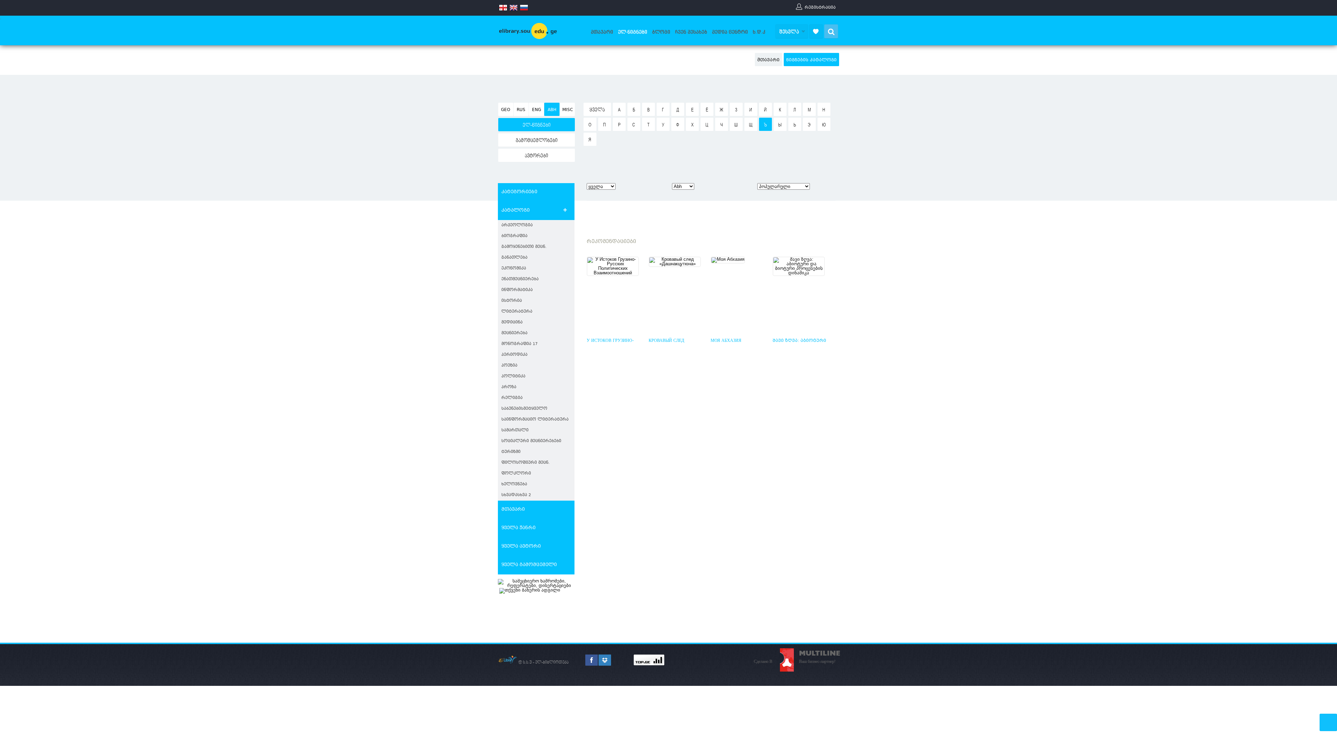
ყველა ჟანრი (518, 528)
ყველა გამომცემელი (529, 565)
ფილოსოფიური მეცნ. (525, 463)
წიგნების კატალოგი (811, 60)
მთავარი (602, 32)
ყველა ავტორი (521, 546)
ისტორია (511, 301)
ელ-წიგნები (632, 32)
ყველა (597, 110)
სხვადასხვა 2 (516, 495)
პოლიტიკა (513, 376)
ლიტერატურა (516, 312)
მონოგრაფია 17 (519, 344)
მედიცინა (512, 323)
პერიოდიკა (514, 355)
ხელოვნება (514, 484)
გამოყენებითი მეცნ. (524, 247)
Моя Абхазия (726, 341)
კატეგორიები (519, 192)
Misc (567, 110)
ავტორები (536, 156)
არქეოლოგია (517, 225)
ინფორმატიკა (517, 290)
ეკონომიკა (513, 269)
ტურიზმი (511, 452)
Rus (521, 110)
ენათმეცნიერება (520, 279)
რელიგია (512, 398)
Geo (505, 110)
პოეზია (509, 366)
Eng (536, 110)
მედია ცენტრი (730, 32)
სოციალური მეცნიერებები (531, 441)
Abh (552, 110)
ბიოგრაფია (514, 236)
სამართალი (515, 430)
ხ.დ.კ (759, 32)
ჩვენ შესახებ (691, 32)
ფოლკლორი (516, 474)
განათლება (514, 258)
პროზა (508, 387)
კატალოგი (515, 210)
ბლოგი (661, 32)
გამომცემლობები (536, 140)
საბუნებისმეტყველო (524, 409)
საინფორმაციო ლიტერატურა (535, 420)
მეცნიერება (514, 333)
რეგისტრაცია (820, 7)
